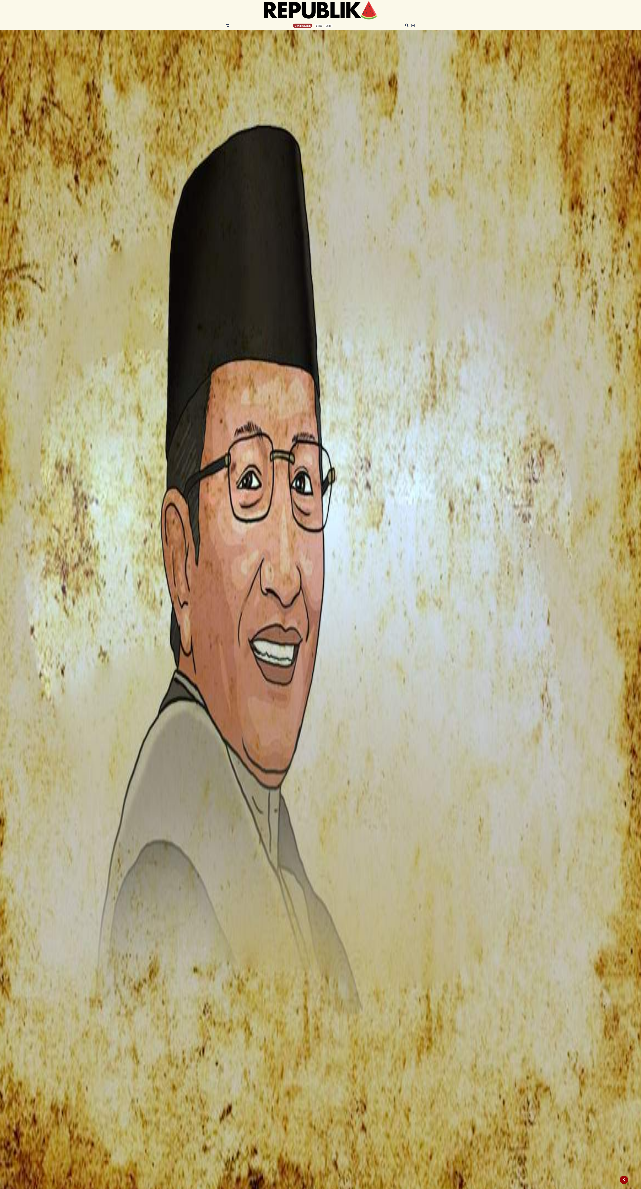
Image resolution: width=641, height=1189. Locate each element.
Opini (328, 26)
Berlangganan (303, 25)
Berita (319, 26)
